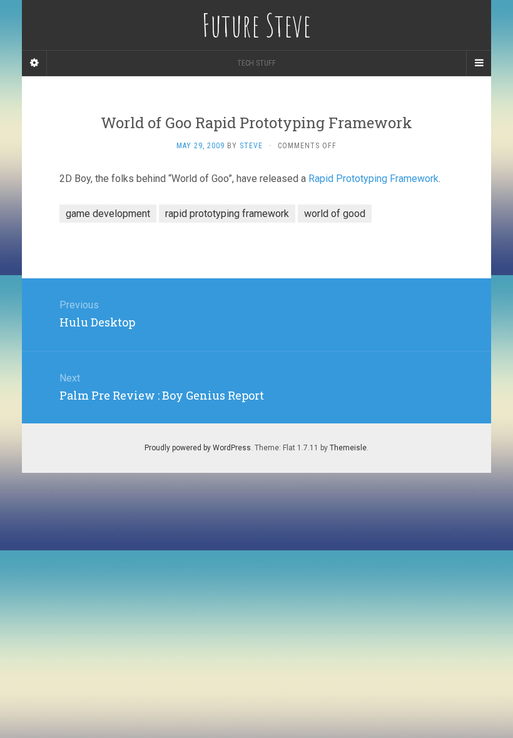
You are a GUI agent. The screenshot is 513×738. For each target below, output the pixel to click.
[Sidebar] (34, 63)
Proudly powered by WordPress (198, 447)
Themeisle (348, 447)
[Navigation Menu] (478, 63)
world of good (334, 214)
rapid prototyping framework (227, 214)
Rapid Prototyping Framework (373, 178)
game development (108, 214)
